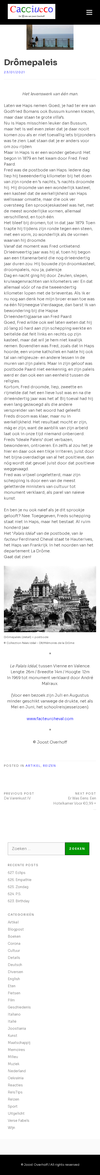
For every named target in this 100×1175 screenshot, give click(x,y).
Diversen (15, 972)
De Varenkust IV (17, 798)
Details (14, 957)
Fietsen (14, 993)
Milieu (13, 1057)
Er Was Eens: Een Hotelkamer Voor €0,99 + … (74, 803)
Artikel (33, 765)
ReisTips (15, 1092)
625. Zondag (18, 887)
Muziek (13, 1064)
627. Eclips (16, 873)
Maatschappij (19, 1042)
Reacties (15, 1085)
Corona (14, 943)
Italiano (14, 1014)
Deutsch (15, 965)
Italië (12, 1021)
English (14, 979)
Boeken (14, 936)
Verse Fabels (18, 1120)
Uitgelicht (16, 1113)
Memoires (16, 1050)
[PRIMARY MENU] (89, 12)
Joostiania (17, 1028)
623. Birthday (18, 901)
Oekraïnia (16, 1078)
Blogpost (16, 929)
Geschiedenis (19, 1007)
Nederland (17, 1071)
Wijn (11, 1127)
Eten (12, 986)
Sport (12, 1106)
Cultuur (14, 950)
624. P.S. (14, 894)
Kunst (12, 1035)
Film (11, 1000)
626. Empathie (20, 880)
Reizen (49, 765)
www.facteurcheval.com (50, 718)
